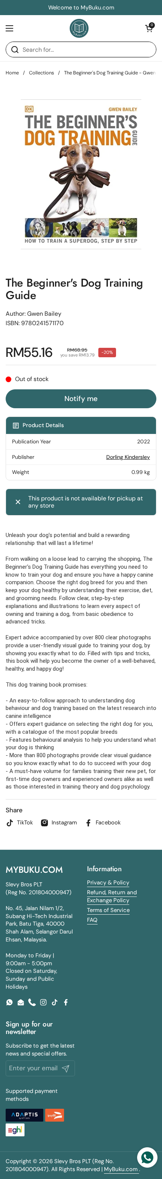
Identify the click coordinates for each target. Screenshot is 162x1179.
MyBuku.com (121, 1169)
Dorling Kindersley (128, 457)
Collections (41, 72)
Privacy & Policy (108, 882)
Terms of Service (108, 910)
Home (12, 72)
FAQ (92, 920)
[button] (148, 28)
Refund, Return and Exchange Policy (112, 896)
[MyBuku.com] (79, 28)
